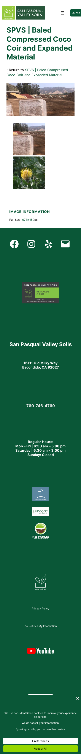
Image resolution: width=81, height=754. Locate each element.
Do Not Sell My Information (40, 626)
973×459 (28, 219)
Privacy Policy (40, 608)
